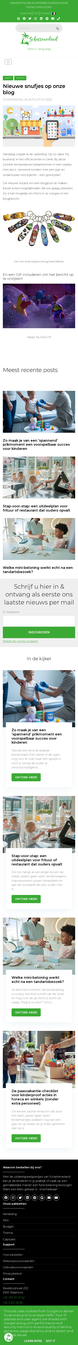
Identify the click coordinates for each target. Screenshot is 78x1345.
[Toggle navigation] (8, 61)
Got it (50, 1341)
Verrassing (10, 1214)
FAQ (36, 13)
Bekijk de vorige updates (20, 641)
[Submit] (58, 28)
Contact (45, 13)
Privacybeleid (12, 1273)
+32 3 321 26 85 (13, 1302)
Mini (6, 1220)
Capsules (9, 1239)
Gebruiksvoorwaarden (18, 1267)
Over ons (25, 13)
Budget (8, 1226)
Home (8, 78)
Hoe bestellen (13, 1254)
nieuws (20, 78)
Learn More (33, 1341)
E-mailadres (11, 612)
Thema (8, 1233)
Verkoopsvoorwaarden (18, 1261)
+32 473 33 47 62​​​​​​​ (14, 1297)
